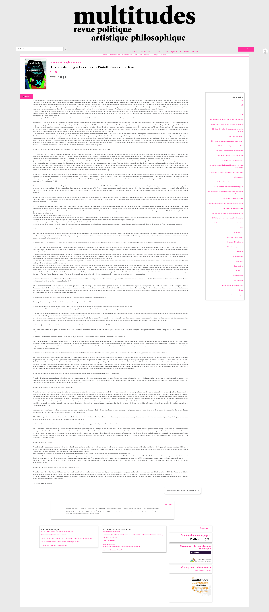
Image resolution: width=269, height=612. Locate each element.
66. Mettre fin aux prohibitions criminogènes (228, 186)
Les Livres (239, 261)
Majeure (173, 51)
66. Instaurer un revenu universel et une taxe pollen (226, 172)
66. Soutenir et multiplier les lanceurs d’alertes (227, 213)
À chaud (156, 51)
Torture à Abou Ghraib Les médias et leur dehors (57, 531)
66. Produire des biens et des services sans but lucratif (225, 203)
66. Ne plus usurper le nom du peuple (230, 199)
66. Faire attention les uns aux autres (230, 155)
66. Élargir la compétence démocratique (229, 150)
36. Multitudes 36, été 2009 (132, 55)
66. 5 (241, 100)
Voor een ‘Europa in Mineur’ (112, 550)
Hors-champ (184, 51)
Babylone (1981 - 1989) (235, 237)
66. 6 (241, 105)
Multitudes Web (238, 275)
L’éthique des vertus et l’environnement (54, 545)
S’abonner (134, 51)
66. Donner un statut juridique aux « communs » (227, 141)
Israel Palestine (238, 256)
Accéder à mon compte (203, 571)
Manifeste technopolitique (111, 531)
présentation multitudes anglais (232, 285)
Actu (241, 227)
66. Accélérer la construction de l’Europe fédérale (226, 119)
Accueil (105, 55)
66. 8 (241, 114)
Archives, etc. (238, 232)
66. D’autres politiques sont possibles (230, 146)
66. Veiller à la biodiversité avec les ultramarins (227, 218)
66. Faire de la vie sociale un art (232, 160)
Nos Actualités (238, 280)
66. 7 (241, 110)
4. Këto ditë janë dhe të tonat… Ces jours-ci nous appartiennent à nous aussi (66, 538)
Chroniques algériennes (235, 247)
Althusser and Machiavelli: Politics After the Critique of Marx (60, 542)
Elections (240, 251)
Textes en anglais (237, 295)
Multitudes (239, 271)
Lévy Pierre (55, 72)
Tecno (241, 290)
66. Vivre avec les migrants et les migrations (228, 223)
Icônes (165, 51)
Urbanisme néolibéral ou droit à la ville (53, 535)
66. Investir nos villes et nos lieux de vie (230, 182)
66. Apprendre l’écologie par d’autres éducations (227, 124)
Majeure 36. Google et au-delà (155, 55)
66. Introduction (238, 177)
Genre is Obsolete (109, 540)
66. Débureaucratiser (236, 136)
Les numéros (145, 51)
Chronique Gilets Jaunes (235, 242)
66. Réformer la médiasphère (233, 208)
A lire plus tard (245, 49)
